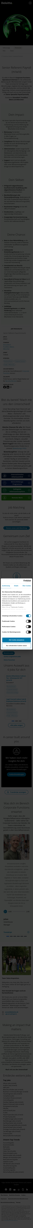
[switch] (28, 621)
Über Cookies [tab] (27, 585)
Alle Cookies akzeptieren (16, 640)
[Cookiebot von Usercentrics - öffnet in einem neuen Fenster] (23, 581)
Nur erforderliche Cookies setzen (16, 645)
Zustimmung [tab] (6, 585)
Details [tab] (16, 585)
